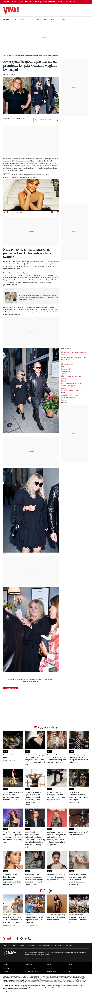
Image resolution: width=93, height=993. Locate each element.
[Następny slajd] (88, 903)
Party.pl (5, 964)
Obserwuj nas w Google (45, 120)
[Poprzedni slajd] (3, 903)
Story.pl (70, 971)
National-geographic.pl (31, 971)
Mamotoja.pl (28, 964)
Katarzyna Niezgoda (11, 688)
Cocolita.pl (6, 971)
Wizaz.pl (70, 968)
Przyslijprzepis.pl (51, 971)
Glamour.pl (6, 968)
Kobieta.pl (49, 968)
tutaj (19, 991)
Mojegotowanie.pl (30, 968)
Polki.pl (48, 964)
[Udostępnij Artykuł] (56, 120)
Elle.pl (70, 964)
